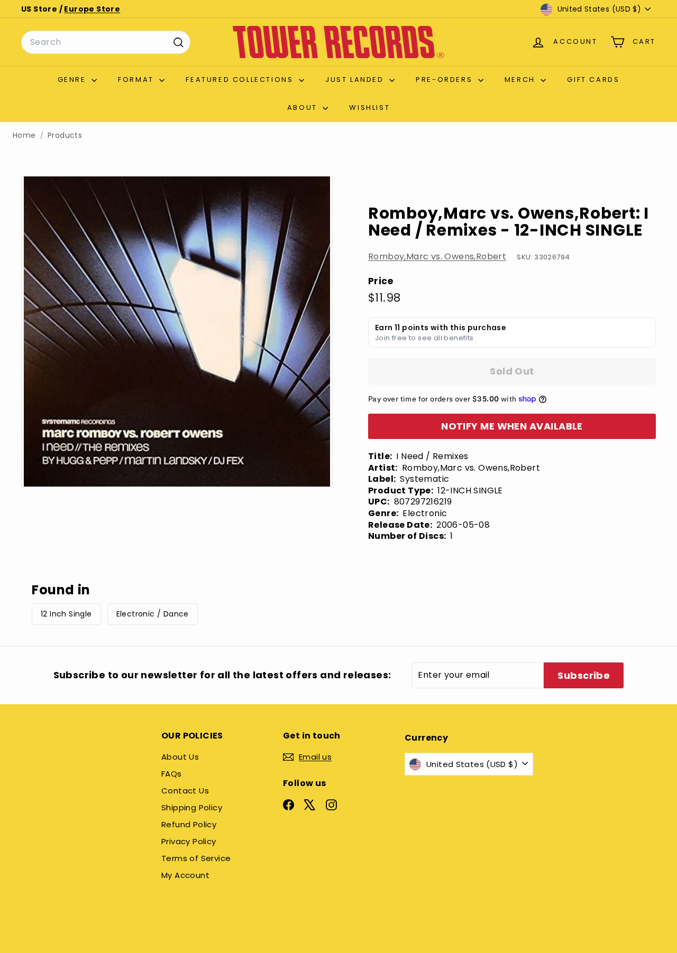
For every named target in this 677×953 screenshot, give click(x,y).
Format (137, 79)
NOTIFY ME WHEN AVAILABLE (512, 426)
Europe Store (92, 9)
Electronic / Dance (152, 614)
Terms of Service (196, 858)
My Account (185, 875)
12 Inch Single (66, 614)
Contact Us (185, 790)
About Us (180, 756)
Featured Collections (241, 79)
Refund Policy (188, 824)
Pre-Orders (445, 79)
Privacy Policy (188, 841)
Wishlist (369, 107)
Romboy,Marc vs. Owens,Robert (437, 256)
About (304, 107)
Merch (521, 79)
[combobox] (105, 42)
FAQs (171, 773)
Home (24, 135)
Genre (73, 79)
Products (65, 135)
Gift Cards (593, 79)
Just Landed (356, 79)
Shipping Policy (191, 807)
